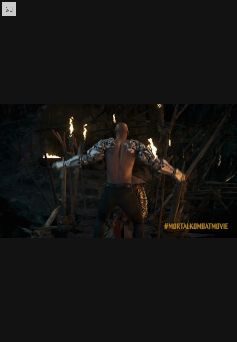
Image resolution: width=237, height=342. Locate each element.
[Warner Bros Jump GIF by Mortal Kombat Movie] (118, 171)
